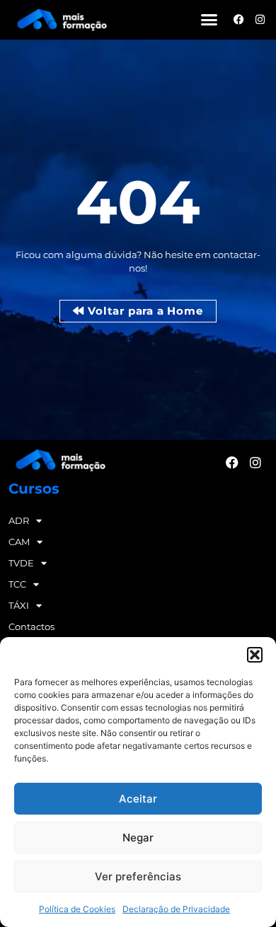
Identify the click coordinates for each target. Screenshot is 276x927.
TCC (17, 584)
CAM (19, 541)
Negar (138, 837)
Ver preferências (138, 876)
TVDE (21, 563)
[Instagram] (260, 19)
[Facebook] (239, 19)
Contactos (31, 626)
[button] (255, 655)
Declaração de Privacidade (176, 909)
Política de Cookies (77, 909)
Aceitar (138, 798)
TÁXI (18, 605)
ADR (18, 520)
